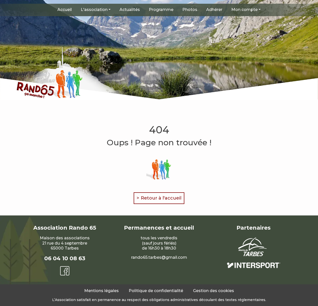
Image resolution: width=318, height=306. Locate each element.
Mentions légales (101, 290)
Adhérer (214, 9)
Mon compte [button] (244, 9)
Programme (161, 9)
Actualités (129, 9)
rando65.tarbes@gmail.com (159, 257)
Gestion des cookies (213, 290)
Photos (189, 9)
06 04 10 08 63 (64, 258)
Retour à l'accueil (161, 198)
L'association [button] (94, 9)
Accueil (64, 9)
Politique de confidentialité (156, 290)
